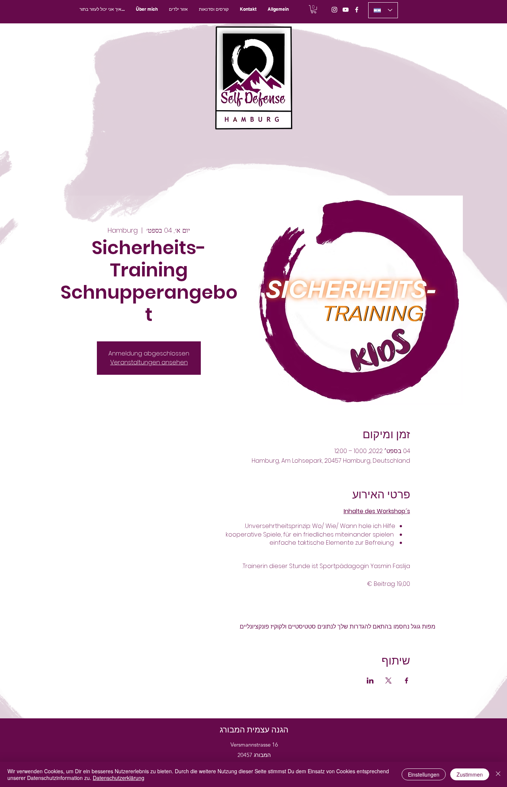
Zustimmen (470, 774)
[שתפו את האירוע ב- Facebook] (406, 680)
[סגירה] (498, 774)
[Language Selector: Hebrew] (383, 10)
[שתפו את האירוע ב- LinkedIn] (370, 680)
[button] (213, 9)
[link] (313, 9)
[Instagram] (334, 9)
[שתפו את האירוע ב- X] (388, 680)
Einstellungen (423, 774)
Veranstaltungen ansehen (149, 362)
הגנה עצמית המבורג (254, 729)
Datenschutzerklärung (118, 777)
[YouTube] (345, 9)
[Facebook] (356, 9)
